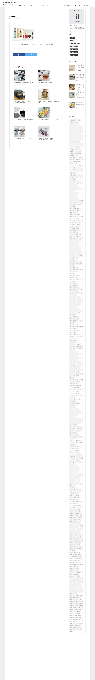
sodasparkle (72, 155)
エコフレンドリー (73, 204)
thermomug (78, 159)
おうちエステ (76, 218)
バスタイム (77, 391)
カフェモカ (72, 247)
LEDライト (72, 141)
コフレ (81, 289)
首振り (71, 629)
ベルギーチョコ (79, 440)
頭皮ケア (80, 623)
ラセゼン (79, 489)
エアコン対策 (80, 200)
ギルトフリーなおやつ (74, 269)
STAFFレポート (73, 55)
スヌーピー (72, 326)
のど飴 (71, 381)
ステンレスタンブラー (74, 324)
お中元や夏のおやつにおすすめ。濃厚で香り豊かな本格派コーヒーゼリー (80, 77)
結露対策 (71, 593)
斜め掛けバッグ (73, 544)
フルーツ (71, 430)
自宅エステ (72, 601)
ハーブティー (78, 385)
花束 (79, 601)
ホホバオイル (72, 456)
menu (77, 143)
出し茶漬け (76, 521)
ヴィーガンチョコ (73, 196)
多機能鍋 (76, 534)
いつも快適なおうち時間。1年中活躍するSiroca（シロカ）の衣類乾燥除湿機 (80, 96)
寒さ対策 (74, 538)
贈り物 (79, 607)
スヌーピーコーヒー (79, 326)
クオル (71, 271)
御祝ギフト (72, 542)
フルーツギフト (77, 430)
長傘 (76, 615)
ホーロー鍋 (77, 450)
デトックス (78, 365)
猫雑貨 (78, 580)
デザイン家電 (72, 365)
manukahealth (72, 143)
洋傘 (79, 560)
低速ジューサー (78, 513)
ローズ (80, 507)
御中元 (71, 540)
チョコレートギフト (73, 361)
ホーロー (71, 450)
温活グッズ (72, 568)
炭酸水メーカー (73, 572)
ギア (75, 249)
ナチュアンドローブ (79, 373)
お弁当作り (72, 234)
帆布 (81, 538)
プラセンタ (72, 420)
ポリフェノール (79, 456)
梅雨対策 (80, 554)
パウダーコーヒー (73, 389)
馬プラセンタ (76, 629)
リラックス (79, 497)
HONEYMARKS (80, 135)
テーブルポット (73, 363)
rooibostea (79, 151)
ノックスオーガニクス (74, 379)
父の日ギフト (72, 578)
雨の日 (80, 617)
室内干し (80, 536)
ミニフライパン (73, 479)
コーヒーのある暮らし (74, 285)
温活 (78, 566)
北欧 (77, 525)
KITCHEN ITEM (73, 49)
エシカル (79, 204)
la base (71, 139)
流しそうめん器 (73, 564)
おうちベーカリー (79, 220)
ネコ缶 (77, 375)
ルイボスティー (79, 501)
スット (81, 320)
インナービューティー (74, 192)
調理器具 (80, 603)
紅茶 (82, 589)
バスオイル (80, 389)
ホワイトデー (72, 458)
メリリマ (78, 481)
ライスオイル (72, 485)
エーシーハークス (73, 200)
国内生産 (71, 530)
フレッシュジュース (73, 438)
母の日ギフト (72, 558)
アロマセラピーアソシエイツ (75, 181)
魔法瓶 (71, 631)
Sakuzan (71, 153)
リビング (77, 495)
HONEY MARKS (73, 135)
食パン (80, 625)
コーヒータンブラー (73, 283)
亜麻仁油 (75, 511)
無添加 (71, 574)
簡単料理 (71, 589)
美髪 (74, 597)
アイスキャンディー (73, 169)
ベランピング (72, 440)
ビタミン (76, 405)
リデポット (72, 495)
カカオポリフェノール (74, 242)
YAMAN (79, 161)
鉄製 (71, 615)
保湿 (81, 515)
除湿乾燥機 (72, 617)
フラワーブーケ (80, 426)
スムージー (80, 334)
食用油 (79, 627)
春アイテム (80, 546)
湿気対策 (77, 568)
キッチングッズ (80, 253)
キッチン (71, 251)
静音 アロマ (75, 621)
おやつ (77, 228)
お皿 (71, 238)
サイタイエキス (73, 297)
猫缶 (74, 580)
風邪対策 (76, 625)
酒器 (80, 609)
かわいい (71, 249)
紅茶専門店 (72, 591)
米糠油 (79, 589)
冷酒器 (71, 521)
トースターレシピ (78, 369)
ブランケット (79, 428)
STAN (77, 155)
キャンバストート (73, 259)
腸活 (81, 597)
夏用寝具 (71, 534)
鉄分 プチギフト (78, 613)
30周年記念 (72, 122)
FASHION (72, 37)
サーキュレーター (73, 293)
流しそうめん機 (80, 564)
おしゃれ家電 (72, 228)
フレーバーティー (73, 436)
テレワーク (72, 367)
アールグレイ (79, 165)
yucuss (71, 163)
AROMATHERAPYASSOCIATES (76, 126)
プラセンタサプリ (73, 422)
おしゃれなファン (78, 226)
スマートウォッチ (73, 334)
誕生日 (76, 603)
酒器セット (72, 611)
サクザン (78, 297)
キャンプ (79, 261)
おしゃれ (71, 226)
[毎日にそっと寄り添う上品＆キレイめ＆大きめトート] (44, 99)
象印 (71, 607)
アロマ (81, 177)
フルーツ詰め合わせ (73, 432)
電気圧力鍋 (81, 619)
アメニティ (77, 177)
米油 (75, 589)
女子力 (76, 536)
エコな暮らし (79, 202)
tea (73, 159)
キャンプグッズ (73, 263)
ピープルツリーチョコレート (75, 403)
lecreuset (80, 139)
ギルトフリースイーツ (74, 267)
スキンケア (72, 318)
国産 (75, 530)
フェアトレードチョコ (74, 409)
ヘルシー (71, 442)
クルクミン (77, 277)
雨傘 (71, 619)
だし (71, 348)
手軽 (76, 542)
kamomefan (81, 137)
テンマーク (77, 367)
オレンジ (78, 230)
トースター (72, 369)
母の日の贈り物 (79, 558)
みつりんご (72, 477)
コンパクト (72, 291)
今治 (79, 511)
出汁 (80, 521)
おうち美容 (72, 224)
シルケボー (72, 306)
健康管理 (75, 517)
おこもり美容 (77, 224)
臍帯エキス (72, 599)
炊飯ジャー (72, 570)
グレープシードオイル (74, 279)
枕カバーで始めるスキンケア (75, 552)
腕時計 (77, 597)
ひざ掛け (71, 405)
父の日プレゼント (79, 578)
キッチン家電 (79, 255)
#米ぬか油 (79, 120)
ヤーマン (76, 483)
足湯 (82, 607)
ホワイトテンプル (79, 458)
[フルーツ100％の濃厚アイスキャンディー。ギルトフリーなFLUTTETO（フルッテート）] (44, 118)
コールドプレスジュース (74, 287)
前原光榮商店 (72, 525)
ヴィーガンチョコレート (74, 198)
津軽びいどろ (72, 562)
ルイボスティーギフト (74, 503)
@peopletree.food (73, 120)
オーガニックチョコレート (75, 214)
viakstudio (75, 161)
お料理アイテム (78, 234)
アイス (80, 167)
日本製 (78, 544)
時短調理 (76, 548)
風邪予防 (71, 625)
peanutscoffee (76, 147)
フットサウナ (77, 411)
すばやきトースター (73, 328)
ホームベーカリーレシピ (74, 446)
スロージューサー (79, 336)
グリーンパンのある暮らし (75, 275)
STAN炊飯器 (80, 157)
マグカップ (72, 462)
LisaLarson (77, 141)
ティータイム (79, 363)
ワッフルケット (73, 509)
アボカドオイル (73, 175)
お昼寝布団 (78, 236)
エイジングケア (73, 202)
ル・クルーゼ (72, 501)
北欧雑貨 (81, 525)
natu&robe (75, 145)
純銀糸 (76, 591)
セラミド (75, 338)
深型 (74, 566)
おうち (71, 218)
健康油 (71, 517)
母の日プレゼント (73, 560)
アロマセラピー (73, 179)
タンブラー (81, 348)
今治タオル (72, 513)
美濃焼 (81, 595)
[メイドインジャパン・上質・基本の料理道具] (19, 118)
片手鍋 (71, 580)
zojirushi (75, 163)
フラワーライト (73, 428)
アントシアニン (73, 183)
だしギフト (75, 348)
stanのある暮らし (73, 157)
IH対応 (71, 137)
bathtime (71, 128)
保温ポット (77, 515)
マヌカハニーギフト (73, 466)
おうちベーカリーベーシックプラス (76, 222)
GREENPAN (78, 133)
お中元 (71, 232)
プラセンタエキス (78, 420)
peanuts (71, 147)
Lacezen (75, 139)
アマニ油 (71, 177)
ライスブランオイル (73, 487)
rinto (75, 151)
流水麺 (71, 566)
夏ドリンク (77, 532)
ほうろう (71, 452)
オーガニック (77, 210)
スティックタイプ (73, 322)
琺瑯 (81, 580)
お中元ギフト (76, 232)
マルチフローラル (73, 475)
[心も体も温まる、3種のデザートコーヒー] (19, 136)
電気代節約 (75, 619)
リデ (77, 493)
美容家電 (77, 595)
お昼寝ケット (72, 236)
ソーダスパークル (73, 342)
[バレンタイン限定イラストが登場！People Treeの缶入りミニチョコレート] (44, 136)
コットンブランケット (74, 289)
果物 (71, 554)
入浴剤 (71, 519)
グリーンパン (72, 273)
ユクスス (81, 483)
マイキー (78, 460)
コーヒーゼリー (73, 281)
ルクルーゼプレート (73, 507)
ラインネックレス (73, 489)
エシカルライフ (73, 208)
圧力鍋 (79, 530)
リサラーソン (72, 493)
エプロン (78, 208)
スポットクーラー (73, 332)
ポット (80, 454)
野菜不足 (71, 613)
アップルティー (79, 171)
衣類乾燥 (71, 603)
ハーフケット (72, 385)
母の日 (80, 556)
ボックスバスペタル (73, 454)
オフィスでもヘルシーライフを (45, 82)
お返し (71, 240)
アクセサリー (72, 171)
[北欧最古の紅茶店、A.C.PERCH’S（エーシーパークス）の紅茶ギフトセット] (19, 81)
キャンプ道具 (79, 263)
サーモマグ (80, 293)
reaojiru (76, 149)
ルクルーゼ (79, 505)
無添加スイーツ (73, 576)
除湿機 (76, 617)
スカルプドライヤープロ (74, 316)
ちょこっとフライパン (74, 356)
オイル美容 (81, 216)
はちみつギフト (77, 393)
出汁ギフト (72, 523)
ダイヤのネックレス (79, 346)
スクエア (77, 318)
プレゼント (80, 436)
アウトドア (81, 169)
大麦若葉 (81, 534)
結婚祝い (81, 591)
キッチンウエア (73, 253)
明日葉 (75, 546)
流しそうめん (78, 562)
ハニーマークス (79, 395)
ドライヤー (72, 373)
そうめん (78, 344)
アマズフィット (80, 175)
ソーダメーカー (73, 344)
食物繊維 (74, 627)
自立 (76, 601)
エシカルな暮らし (73, 206)
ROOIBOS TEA (73, 52)
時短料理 (71, 548)
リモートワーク (73, 497)
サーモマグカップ (73, 295)
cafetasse (76, 128)
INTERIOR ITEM (74, 46)
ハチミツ (71, 393)
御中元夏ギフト (77, 540)
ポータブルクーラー (78, 442)
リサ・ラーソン (77, 491)
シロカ (76, 306)
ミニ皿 (78, 479)
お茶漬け (80, 238)
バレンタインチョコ (73, 399)
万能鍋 (78, 509)
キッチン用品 (72, 257)
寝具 (78, 538)
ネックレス (72, 377)
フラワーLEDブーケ (73, 424)
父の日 (78, 576)
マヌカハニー (72, 464)
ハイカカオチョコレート (74, 387)
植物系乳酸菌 (74, 556)
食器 (71, 627)
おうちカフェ (72, 220)
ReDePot (71, 151)
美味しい (76, 593)
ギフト (77, 257)
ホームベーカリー (73, 444)
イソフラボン (79, 183)
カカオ (79, 240)
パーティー (72, 383)
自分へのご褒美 (78, 599)
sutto (71, 159)
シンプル (71, 312)
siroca (76, 153)
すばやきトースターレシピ (75, 330)
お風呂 (75, 240)
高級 (81, 629)
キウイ (79, 249)
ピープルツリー (73, 401)
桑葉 (76, 554)
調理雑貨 (81, 605)
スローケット (72, 336)
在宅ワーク (72, 532)
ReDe (80, 149)
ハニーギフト (72, 395)
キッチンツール (73, 255)
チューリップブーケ (73, 352)
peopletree (72, 149)
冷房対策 (78, 519)
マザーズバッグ (78, 462)
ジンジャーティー (78, 310)
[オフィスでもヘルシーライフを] (44, 81)
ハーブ (76, 383)
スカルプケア (72, 314)
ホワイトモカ (72, 460)
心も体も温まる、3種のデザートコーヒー (23, 138)
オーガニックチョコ (73, 212)
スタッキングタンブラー (74, 320)
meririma (81, 143)
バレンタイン (72, 397)
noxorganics (81, 145)
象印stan (74, 607)
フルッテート (72, 434)
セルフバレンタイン (73, 340)
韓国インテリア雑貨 (73, 623)
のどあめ (81, 379)
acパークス (72, 124)
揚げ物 (80, 542)
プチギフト (72, 411)
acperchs (77, 122)
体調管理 (71, 515)
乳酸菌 (71, 511)
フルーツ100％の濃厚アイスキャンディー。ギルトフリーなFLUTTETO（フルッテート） (80, 106)
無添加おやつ (76, 574)
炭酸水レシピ (79, 572)
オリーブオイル (73, 230)
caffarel (80, 128)
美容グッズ (72, 595)
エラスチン (72, 210)
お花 (74, 238)
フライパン (72, 416)
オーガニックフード (73, 216)
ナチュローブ (72, 375)
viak (70, 161)
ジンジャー (72, 310)
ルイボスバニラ (73, 505)
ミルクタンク (72, 481)
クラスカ (75, 271)
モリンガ (71, 483)
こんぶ (76, 291)
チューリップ (72, 350)
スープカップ (77, 312)
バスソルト (72, 391)
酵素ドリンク (77, 611)
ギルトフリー (72, 265)
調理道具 (76, 605)
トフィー (78, 371)
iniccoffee (75, 137)
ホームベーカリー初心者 (74, 448)
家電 (71, 538)
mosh (71, 145)
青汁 (71, 621)
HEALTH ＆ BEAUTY (75, 43)
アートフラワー (73, 165)
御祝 (82, 540)
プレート (78, 434)
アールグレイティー (73, 167)
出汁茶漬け (77, 523)
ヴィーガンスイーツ (73, 194)
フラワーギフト (73, 426)
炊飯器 (76, 570)
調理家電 (71, 605)
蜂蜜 (82, 601)
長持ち (79, 615)
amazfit (77, 124)
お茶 (77, 238)
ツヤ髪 (80, 361)
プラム (79, 422)
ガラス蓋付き (77, 247)
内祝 (74, 519)
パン (79, 399)
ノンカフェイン (77, 381)
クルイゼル (72, 277)
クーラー (81, 269)
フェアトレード (73, 407)
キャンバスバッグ (73, 261)
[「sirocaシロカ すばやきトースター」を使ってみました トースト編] (19, 99)
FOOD (71, 40)
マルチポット (80, 475)
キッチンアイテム (78, 251)
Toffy (82, 159)
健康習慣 (80, 517)
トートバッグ (72, 371)
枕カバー (73, 550)
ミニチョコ (77, 477)
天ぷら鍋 (71, 536)
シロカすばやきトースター (75, 308)
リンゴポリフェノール (74, 499)
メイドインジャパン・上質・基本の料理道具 (24, 119)
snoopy (79, 153)
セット (71, 338)
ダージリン (72, 346)
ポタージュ (77, 452)
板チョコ (81, 548)
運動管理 (71, 609)
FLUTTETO (72, 133)
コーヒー (81, 279)
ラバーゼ (71, 491)
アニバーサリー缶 (73, 173)
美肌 (71, 597)
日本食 (71, 546)
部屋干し (76, 609)
